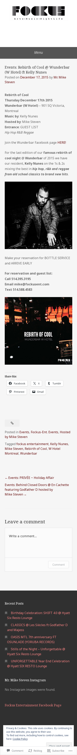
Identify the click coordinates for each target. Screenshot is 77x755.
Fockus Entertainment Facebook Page (33, 705)
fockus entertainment (32, 444)
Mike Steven (14, 448)
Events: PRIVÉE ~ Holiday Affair (31, 478)
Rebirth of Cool (36, 448)
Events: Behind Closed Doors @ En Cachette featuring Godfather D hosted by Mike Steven (37, 489)
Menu (38, 52)
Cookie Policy (20, 739)
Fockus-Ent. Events (44, 432)
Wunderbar (28, 453)
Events (24, 432)
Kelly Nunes (59, 444)
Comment (58, 564)
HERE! (61, 142)
